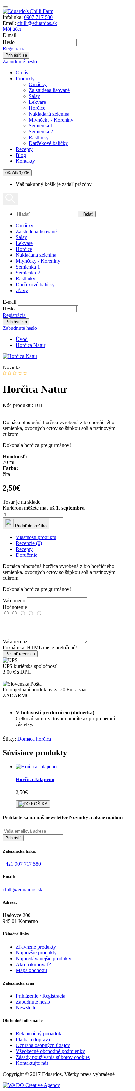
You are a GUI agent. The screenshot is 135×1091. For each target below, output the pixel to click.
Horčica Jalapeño (35, 779)
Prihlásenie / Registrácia (40, 996)
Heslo (9, 42)
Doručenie (26, 555)
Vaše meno (14, 600)
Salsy (34, 96)
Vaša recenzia (17, 641)
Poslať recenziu (20, 653)
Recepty (24, 149)
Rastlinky (38, 137)
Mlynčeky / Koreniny (51, 119)
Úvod (22, 339)
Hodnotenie (15, 607)
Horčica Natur (30, 345)
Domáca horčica (34, 739)
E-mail (9, 35)
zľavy (22, 290)
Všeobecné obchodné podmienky (50, 1051)
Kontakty (25, 161)
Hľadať (86, 214)
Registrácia (14, 48)
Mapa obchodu (31, 970)
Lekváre (37, 102)
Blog (21, 155)
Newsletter (27, 1007)
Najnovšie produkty (36, 952)
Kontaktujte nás (32, 1063)
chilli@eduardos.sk (37, 23)
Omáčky (38, 84)
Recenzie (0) (29, 543)
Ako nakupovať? (33, 964)
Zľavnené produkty (36, 947)
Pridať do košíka (30, 525)
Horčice (37, 108)
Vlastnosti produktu (36, 537)
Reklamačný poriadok (38, 1033)
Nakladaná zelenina (49, 114)
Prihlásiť (13, 838)
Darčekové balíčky (48, 143)
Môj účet (12, 29)
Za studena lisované (49, 90)
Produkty (25, 78)
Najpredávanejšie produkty (43, 958)
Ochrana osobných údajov (43, 1045)
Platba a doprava (33, 1039)
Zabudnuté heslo (20, 61)
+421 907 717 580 (22, 864)
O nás (22, 72)
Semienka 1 (41, 125)
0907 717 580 (38, 17)
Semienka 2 (41, 131)
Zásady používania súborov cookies (53, 1057)
